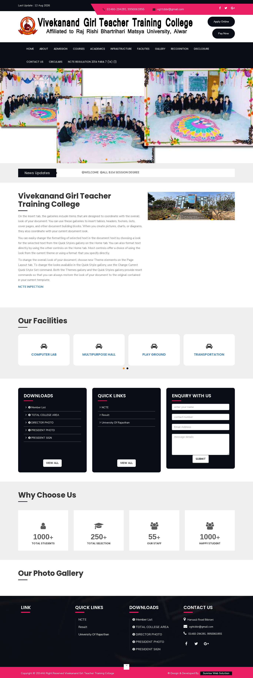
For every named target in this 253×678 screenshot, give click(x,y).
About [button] (43, 49)
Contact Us (34, 62)
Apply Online (221, 21)
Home (30, 49)
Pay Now (223, 33)
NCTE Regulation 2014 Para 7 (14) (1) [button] (92, 62)
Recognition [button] (179, 49)
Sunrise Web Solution (216, 673)
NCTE (105, 407)
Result (105, 415)
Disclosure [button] (201, 49)
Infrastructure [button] (121, 49)
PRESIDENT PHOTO (43, 430)
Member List (38, 407)
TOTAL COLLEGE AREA (45, 415)
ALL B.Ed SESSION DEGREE (99, 172)
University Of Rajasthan (116, 422)
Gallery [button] (160, 49)
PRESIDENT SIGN (41, 438)
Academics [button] (97, 49)
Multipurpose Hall (44, 354)
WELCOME (69, 172)
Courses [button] (79, 49)
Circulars (55, 62)
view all (52, 463)
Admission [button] (60, 49)
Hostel (209, 354)
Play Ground (99, 354)
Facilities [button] (143, 49)
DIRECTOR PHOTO (42, 422)
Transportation (154, 354)
